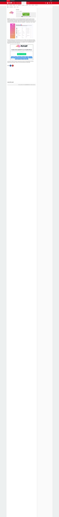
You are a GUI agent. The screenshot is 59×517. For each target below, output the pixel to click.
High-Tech (8, 0)
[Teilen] (10, 66)
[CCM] (9, 3)
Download (26, 14)
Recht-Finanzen (12, 0)
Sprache (51, 0)
